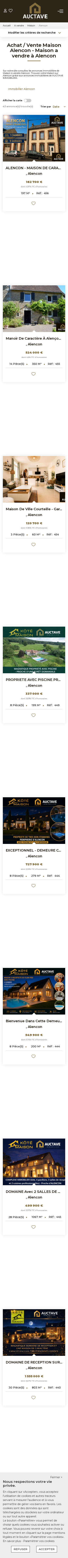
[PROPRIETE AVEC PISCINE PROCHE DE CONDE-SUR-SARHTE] (34, 650)
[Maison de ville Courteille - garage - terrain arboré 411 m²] (34, 479)
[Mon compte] (5, 11)
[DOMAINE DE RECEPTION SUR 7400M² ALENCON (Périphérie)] (34, 1332)
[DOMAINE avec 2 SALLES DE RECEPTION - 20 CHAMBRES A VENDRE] (34, 1162)
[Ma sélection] (10, 11)
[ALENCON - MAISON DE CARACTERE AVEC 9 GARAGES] (34, 138)
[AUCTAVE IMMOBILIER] (35, 11)
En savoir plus (12, 1541)
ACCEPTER (47, 1549)
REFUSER (20, 1549)
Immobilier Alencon (21, 89)
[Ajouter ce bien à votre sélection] (34, 204)
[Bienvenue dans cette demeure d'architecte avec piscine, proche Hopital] (34, 991)
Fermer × (56, 1477)
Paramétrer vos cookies (38, 1541)
